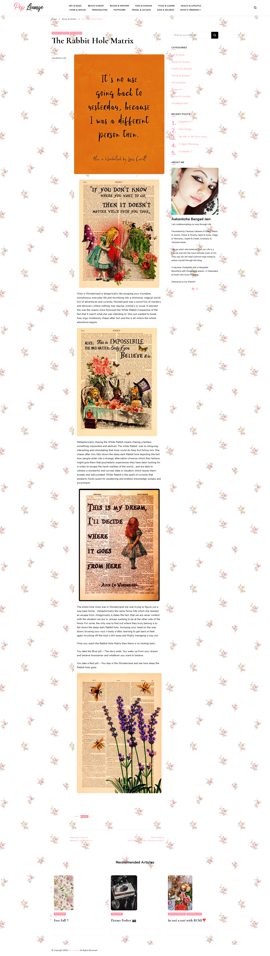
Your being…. (186, 129)
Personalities (99, 10)
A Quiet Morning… (189, 144)
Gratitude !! (185, 151)
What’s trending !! (190, 10)
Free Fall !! (61, 920)
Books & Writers (119, 6)
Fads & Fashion (143, 6)
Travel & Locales (141, 10)
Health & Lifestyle (191, 6)
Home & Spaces (77, 10)
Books (84, 816)
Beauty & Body (96, 6)
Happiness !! (185, 121)
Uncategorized (179, 103)
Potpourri (119, 10)
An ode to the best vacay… (193, 136)
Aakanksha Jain (59, 58)
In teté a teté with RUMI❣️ (187, 920)
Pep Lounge (73, 950)
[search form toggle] (255, 7)
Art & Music (75, 6)
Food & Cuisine (166, 6)
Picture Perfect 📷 (123, 920)
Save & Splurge (165, 10)
